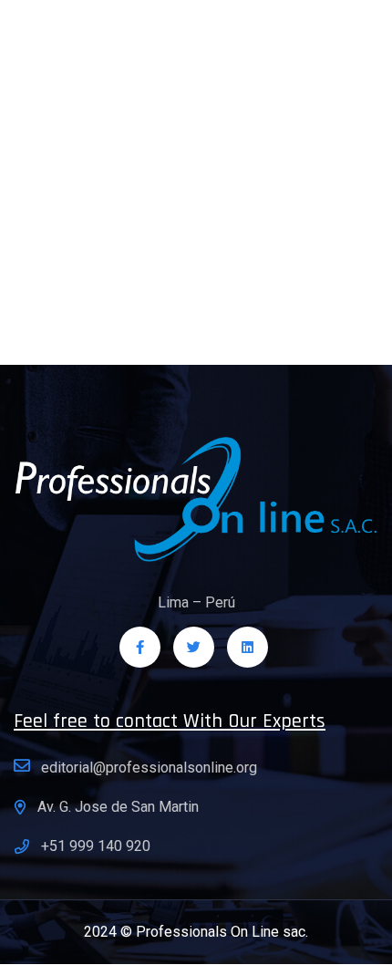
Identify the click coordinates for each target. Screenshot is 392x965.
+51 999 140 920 (95, 846)
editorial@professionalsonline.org (149, 767)
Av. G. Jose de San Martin (118, 806)
